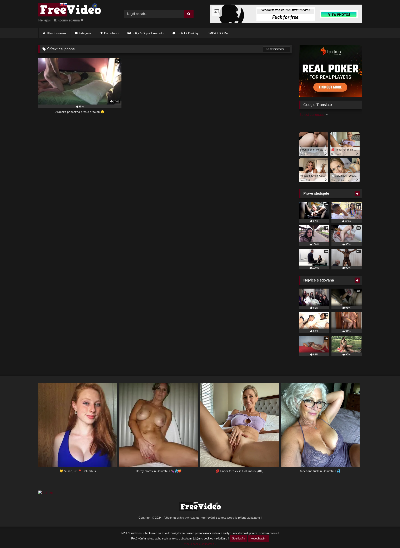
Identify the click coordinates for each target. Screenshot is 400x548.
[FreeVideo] (69, 10)
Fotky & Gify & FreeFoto (148, 33)
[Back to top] (387, 536)
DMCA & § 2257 (218, 33)
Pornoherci (111, 33)
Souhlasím (238, 538)
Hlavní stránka (56, 33)
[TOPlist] (45, 493)
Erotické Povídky (188, 33)
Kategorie (85, 33)
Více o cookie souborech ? (200, 544)
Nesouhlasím (258, 538)
